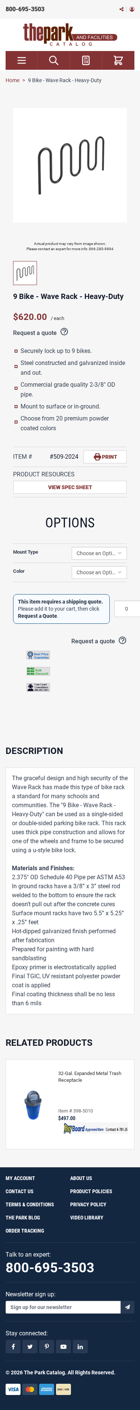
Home (12, 80)
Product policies (91, 1191)
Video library (86, 1218)
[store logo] (70, 34)
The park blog (23, 1218)
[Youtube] (63, 1346)
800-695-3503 (25, 9)
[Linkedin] (80, 1346)
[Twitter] (29, 1346)
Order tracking (25, 1231)
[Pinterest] (46, 1346)
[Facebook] (13, 1346)
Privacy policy (88, 1204)
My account (20, 1178)
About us (81, 1178)
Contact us (20, 1191)
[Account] (132, 9)
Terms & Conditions (30, 1204)
